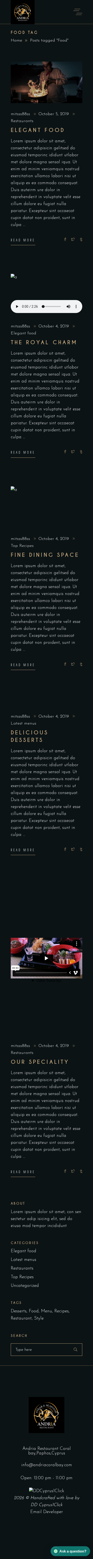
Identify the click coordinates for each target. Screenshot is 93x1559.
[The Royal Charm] (46, 294)
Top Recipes (22, 546)
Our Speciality (40, 1061)
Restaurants (22, 121)
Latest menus (23, 723)
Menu (46, 1311)
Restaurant (21, 1318)
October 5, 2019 (54, 114)
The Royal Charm (44, 342)
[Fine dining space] (46, 507)
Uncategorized (25, 1286)
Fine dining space (45, 554)
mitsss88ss (21, 114)
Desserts (18, 1311)
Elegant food (38, 130)
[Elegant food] (46, 82)
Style (39, 1318)
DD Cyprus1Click (46, 1505)
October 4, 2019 (54, 326)
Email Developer (46, 1512)
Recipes (61, 1311)
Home (16, 40)
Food (34, 1311)
